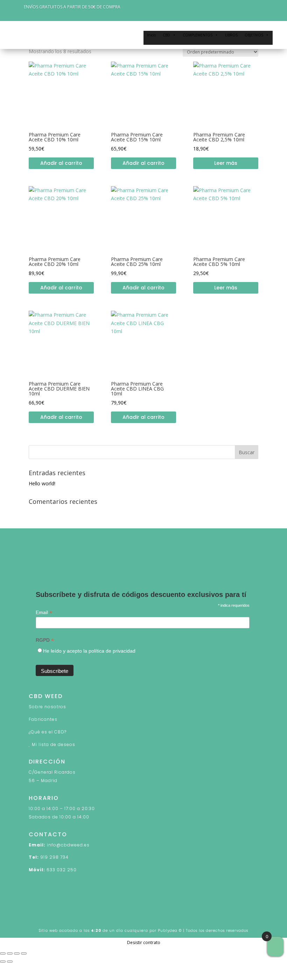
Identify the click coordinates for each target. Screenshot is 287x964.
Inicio (151, 35)
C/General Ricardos (52, 772)
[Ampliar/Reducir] (3, 953)
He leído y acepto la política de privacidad (89, 651)
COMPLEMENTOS (197, 35)
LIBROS (231, 35)
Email (44, 612)
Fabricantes (43, 719)
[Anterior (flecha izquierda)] (3, 962)
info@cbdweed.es (68, 845)
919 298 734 (54, 857)
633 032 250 (62, 870)
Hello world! (42, 483)
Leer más (225, 163)
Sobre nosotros (47, 707)
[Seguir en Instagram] (62, 563)
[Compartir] (17, 953)
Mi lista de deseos (53, 744)
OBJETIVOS (254, 35)
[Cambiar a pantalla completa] (10, 953)
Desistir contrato (143, 942)
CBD (166, 35)
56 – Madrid (43, 780)
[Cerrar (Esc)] (24, 953)
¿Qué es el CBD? (47, 732)
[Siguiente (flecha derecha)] (10, 962)
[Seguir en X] (48, 563)
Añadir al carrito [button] (61, 163)
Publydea (167, 930)
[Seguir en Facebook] (34, 563)
